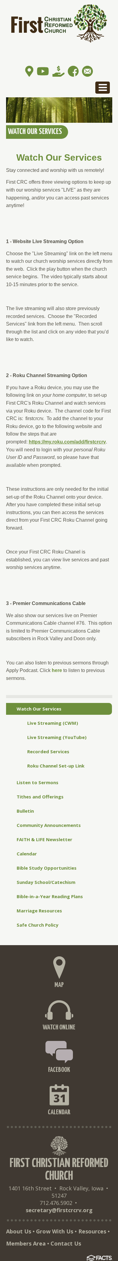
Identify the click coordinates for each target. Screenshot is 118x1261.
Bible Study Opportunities (47, 868)
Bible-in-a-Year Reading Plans (50, 896)
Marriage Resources (39, 911)
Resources (92, 1231)
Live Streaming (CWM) (52, 723)
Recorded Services (48, 751)
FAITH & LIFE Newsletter (44, 839)
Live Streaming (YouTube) (57, 737)
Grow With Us (54, 1231)
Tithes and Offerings (40, 797)
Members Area (26, 1243)
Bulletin (25, 811)
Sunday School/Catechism (46, 882)
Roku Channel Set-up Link (55, 766)
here (57, 670)
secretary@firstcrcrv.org (59, 1210)
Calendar (27, 854)
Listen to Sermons (37, 782)
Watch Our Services (39, 709)
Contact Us (66, 1243)
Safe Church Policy (37, 925)
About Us (18, 1231)
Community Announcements (49, 825)
